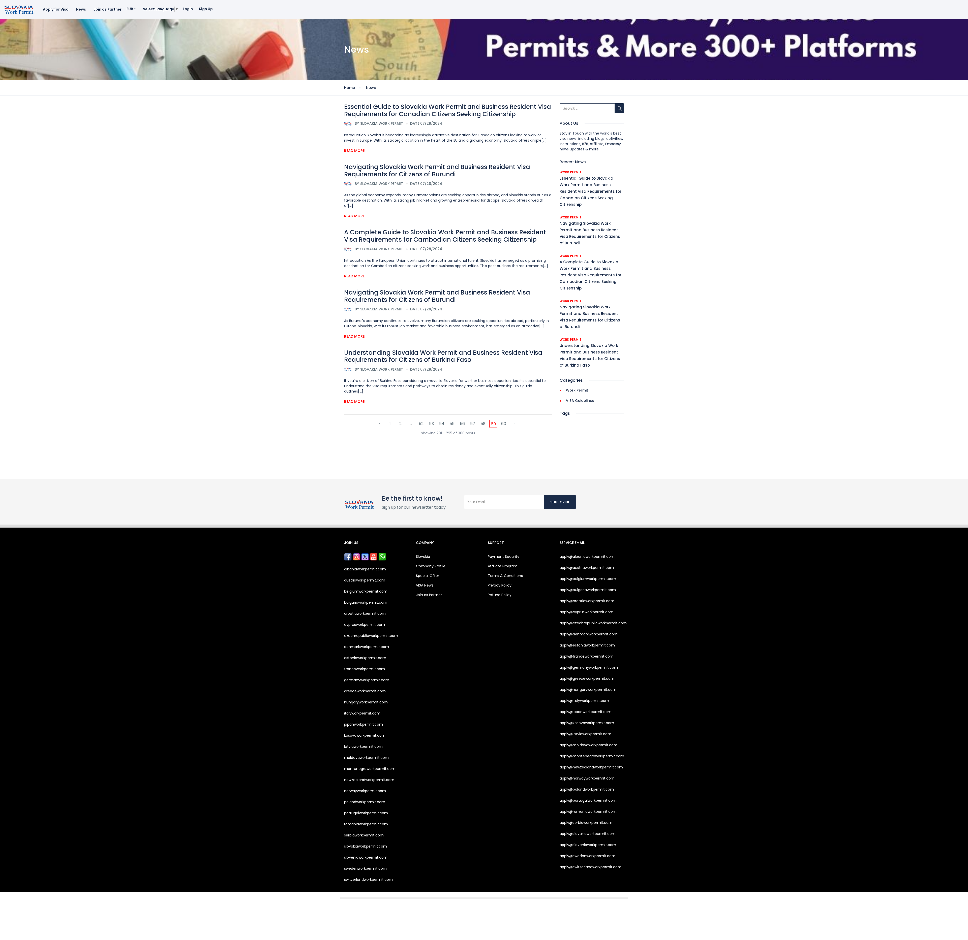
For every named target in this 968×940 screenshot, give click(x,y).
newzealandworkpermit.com (369, 779)
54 (441, 424)
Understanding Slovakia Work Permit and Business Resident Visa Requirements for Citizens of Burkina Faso (443, 356)
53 (431, 424)
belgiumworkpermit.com (365, 591)
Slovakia (423, 556)
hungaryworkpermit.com (366, 702)
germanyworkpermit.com (366, 680)
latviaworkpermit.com (363, 746)
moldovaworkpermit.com (366, 757)
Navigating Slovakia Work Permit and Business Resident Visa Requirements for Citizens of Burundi (437, 170)
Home (349, 87)
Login (188, 8)
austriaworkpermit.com (364, 580)
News (81, 9)
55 (452, 424)
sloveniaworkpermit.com (365, 857)
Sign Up (206, 8)
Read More (354, 150)
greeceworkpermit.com (365, 691)
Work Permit (571, 172)
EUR (130, 8)
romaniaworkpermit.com (366, 824)
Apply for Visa (56, 9)
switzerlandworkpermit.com (368, 879)
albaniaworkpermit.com (365, 569)
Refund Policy (499, 594)
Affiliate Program (503, 566)
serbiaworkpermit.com (364, 835)
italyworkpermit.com (362, 713)
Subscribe (560, 502)
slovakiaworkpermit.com (365, 846)
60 (503, 424)
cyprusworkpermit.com (364, 624)
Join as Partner (108, 9)
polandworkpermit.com (364, 801)
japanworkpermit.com (363, 724)
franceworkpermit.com (364, 668)
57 (472, 424)
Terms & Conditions (505, 575)
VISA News (424, 585)
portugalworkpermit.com (366, 813)
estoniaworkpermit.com (365, 657)
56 (462, 424)
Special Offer (427, 575)
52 (421, 424)
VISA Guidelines (580, 400)
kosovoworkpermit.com (364, 735)
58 (483, 424)
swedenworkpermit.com (365, 868)
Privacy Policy (499, 585)
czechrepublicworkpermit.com (371, 635)
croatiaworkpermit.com (365, 613)
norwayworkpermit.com (365, 790)
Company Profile (430, 566)
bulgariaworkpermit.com (365, 602)
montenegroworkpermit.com (370, 768)
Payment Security (503, 556)
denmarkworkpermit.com (366, 646)
